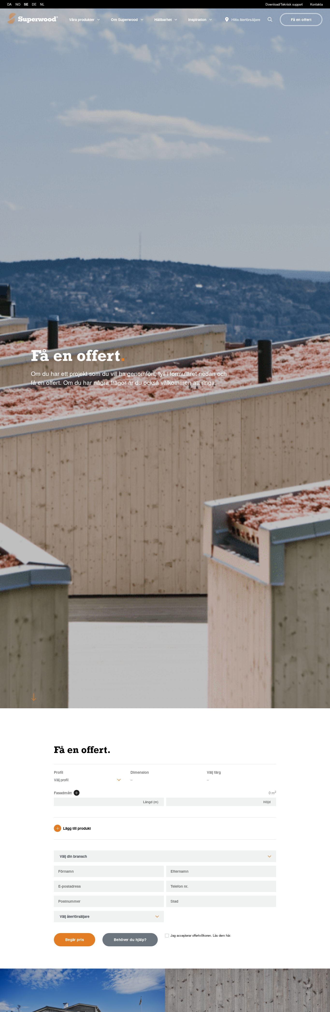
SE (26, 4)
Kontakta (316, 4)
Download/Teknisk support (284, 4)
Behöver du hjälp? (130, 939)
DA (9, 4)
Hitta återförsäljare (245, 19)
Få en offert (301, 19)
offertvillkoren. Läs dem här (211, 935)
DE (34, 4)
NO (17, 4)
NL (42, 4)
